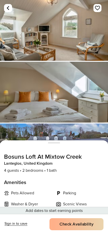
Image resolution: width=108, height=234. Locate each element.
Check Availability (76, 224)
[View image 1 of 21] (54, 30)
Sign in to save (16, 223)
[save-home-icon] (97, 8)
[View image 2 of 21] (54, 92)
